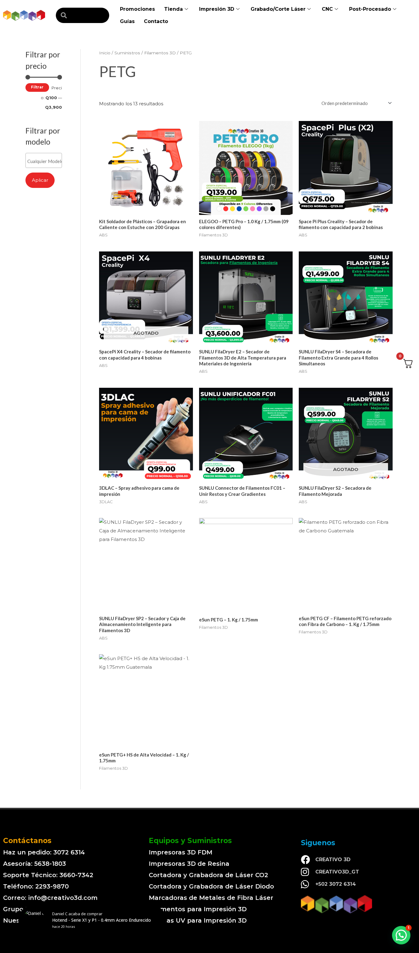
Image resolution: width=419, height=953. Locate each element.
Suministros (127, 52)
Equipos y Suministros (190, 840)
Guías (127, 21)
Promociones (137, 9)
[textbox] (45, 161)
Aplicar (40, 180)
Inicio (104, 52)
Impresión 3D (216, 9)
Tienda (173, 9)
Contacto (156, 21)
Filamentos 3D (160, 52)
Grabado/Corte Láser (278, 9)
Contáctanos (27, 840)
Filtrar (37, 87)
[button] (401, 935)
